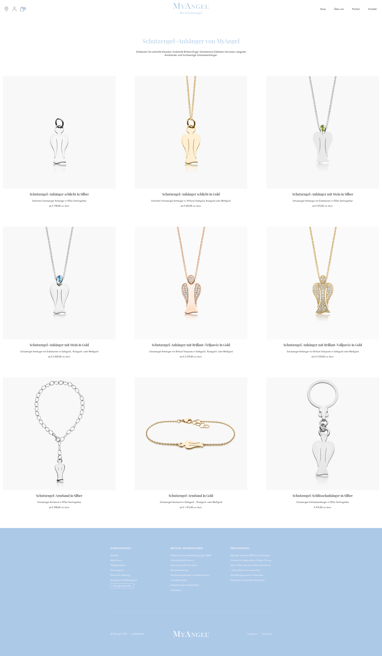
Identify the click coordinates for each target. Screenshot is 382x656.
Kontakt (372, 8)
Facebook (267, 634)
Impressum (176, 590)
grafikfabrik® (138, 634)
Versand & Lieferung (120, 575)
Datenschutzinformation (182, 560)
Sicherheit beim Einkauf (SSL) (185, 585)
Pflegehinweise (117, 565)
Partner (356, 8)
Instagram (252, 634)
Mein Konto (116, 560)
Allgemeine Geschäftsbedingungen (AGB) (191, 555)
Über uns (339, 8)
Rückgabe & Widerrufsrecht (123, 580)
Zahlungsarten (117, 570)
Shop (323, 8)
